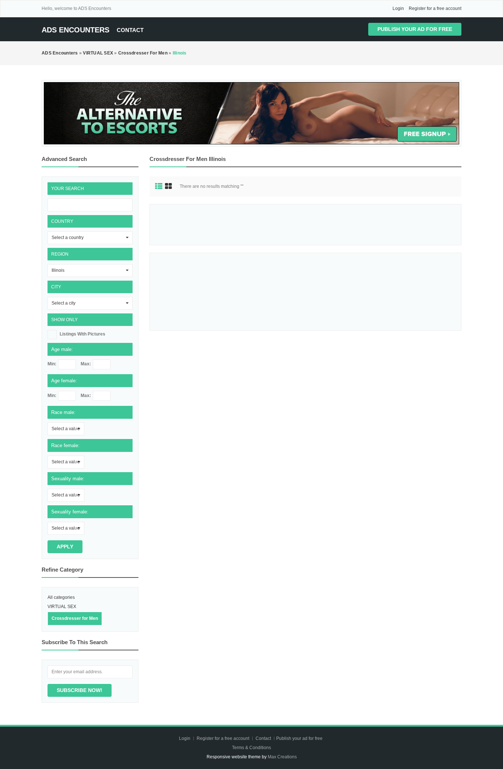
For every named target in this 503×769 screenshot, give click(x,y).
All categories (61, 597)
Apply (65, 546)
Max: (86, 363)
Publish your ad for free (414, 29)
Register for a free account (435, 8)
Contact (130, 30)
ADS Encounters (75, 30)
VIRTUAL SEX (62, 606)
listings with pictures (82, 334)
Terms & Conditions (251, 747)
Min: (52, 363)
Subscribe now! (79, 690)
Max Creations (282, 756)
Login (398, 8)
